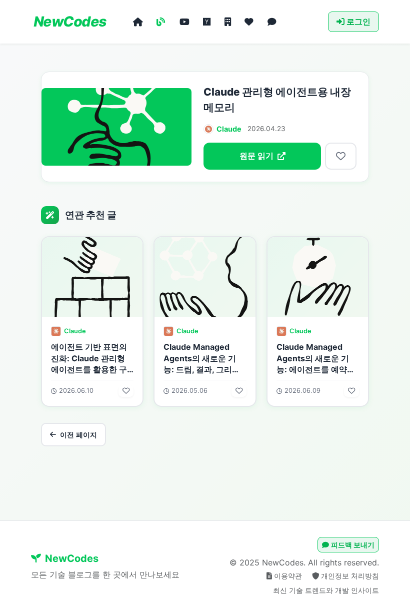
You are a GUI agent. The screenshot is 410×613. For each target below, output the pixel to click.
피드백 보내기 (352, 544)
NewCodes (69, 21)
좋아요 (249, 22)
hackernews (206, 22)
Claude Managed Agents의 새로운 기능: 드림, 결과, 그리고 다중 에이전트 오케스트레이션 (202, 369)
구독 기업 (227, 22)
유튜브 (185, 22)
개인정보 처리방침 (350, 575)
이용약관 (289, 575)
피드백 (272, 22)
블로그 (161, 22)
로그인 (358, 22)
